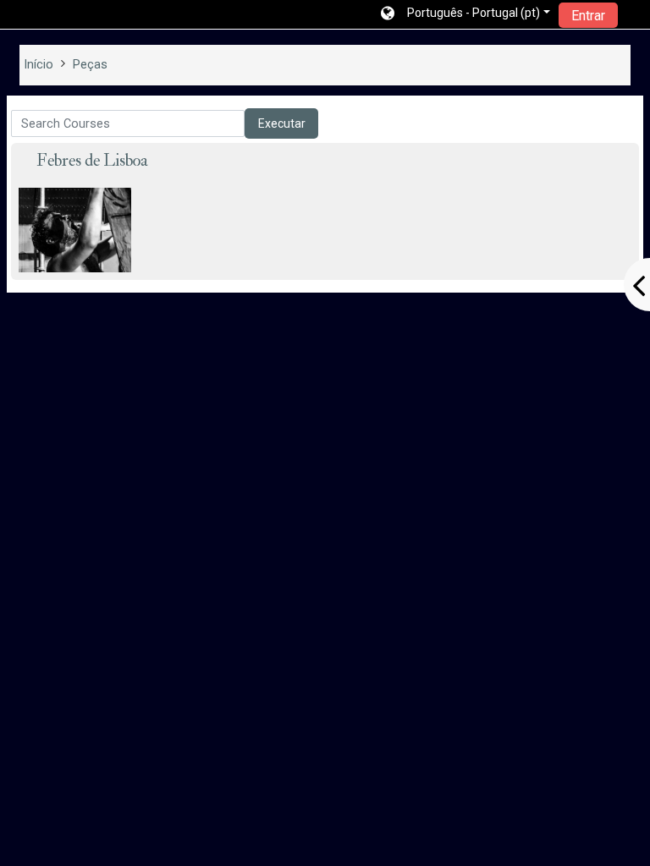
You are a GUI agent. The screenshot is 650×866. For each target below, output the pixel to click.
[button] (465, 14)
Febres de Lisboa (92, 161)
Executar (282, 123)
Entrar (588, 16)
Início (38, 65)
